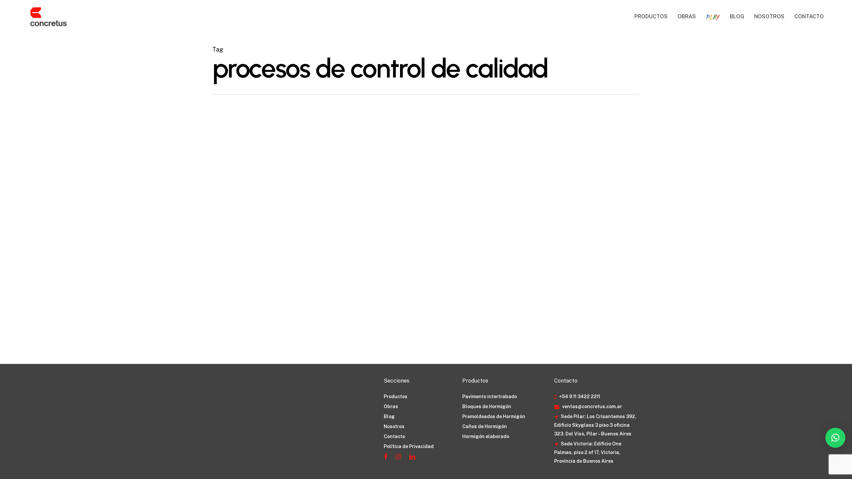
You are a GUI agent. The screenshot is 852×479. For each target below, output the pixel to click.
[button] (835, 438)
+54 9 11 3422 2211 (579, 396)
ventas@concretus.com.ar (591, 406)
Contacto (394, 436)
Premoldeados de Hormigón (493, 416)
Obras (391, 406)
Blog (389, 416)
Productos (395, 396)
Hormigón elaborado (485, 436)
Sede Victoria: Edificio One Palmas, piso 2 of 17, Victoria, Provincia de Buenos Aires (587, 452)
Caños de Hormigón (484, 426)
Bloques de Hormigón (486, 406)
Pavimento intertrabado (489, 396)
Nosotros (394, 426)
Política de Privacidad (409, 446)
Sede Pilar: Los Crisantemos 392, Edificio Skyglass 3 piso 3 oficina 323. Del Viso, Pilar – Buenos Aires (595, 425)
